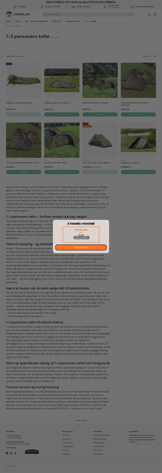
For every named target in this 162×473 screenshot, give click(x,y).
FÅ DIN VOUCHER (81, 247)
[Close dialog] (106, 222)
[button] (81, 234)
